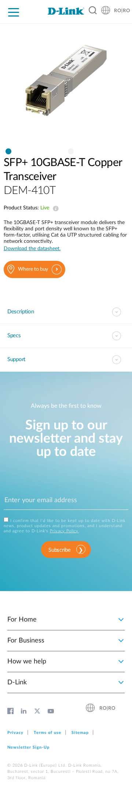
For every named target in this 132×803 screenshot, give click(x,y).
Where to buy (33, 269)
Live (54, 208)
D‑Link (17, 682)
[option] (66, 88)
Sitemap (80, 733)
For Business (25, 640)
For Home (22, 619)
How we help (26, 661)
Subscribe (59, 550)
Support (16, 359)
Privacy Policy (64, 531)
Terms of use (47, 733)
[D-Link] (66, 11)
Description (20, 311)
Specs (14, 335)
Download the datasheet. (32, 248)
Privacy (15, 733)
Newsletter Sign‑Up (28, 747)
